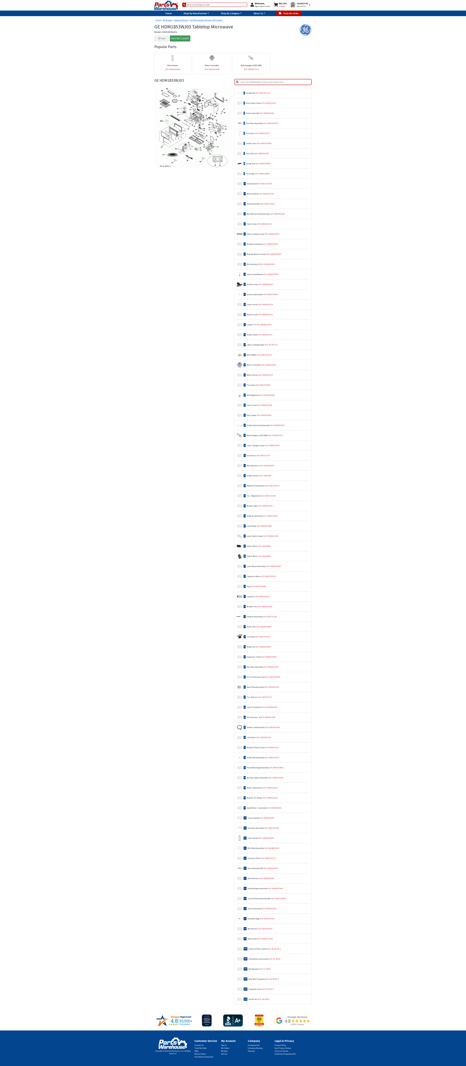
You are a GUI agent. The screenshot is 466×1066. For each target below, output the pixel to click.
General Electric (181, 20)
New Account (265, 6)
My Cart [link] (224, 1054)
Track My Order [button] (291, 13)
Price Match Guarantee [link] (203, 1057)
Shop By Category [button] (230, 13)
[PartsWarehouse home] (166, 4)
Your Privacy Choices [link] (283, 1048)
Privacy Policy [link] (280, 1045)
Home (168, 13)
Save (163, 38)
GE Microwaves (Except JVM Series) (206, 20)
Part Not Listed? (180, 38)
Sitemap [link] (251, 1051)
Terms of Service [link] (281, 1051)
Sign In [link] (224, 1045)
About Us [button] (258, 13)
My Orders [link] (225, 1048)
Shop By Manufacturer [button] (195, 13)
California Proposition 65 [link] (285, 1054)
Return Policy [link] (200, 1054)
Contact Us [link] (199, 1045)
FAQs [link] (196, 1051)
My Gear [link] (224, 1051)
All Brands (167, 20)
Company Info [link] (254, 1045)
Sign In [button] (257, 6)
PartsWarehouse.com (175, 1051)
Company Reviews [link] (255, 1048)
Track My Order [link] (200, 1048)
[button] (300, 4)
